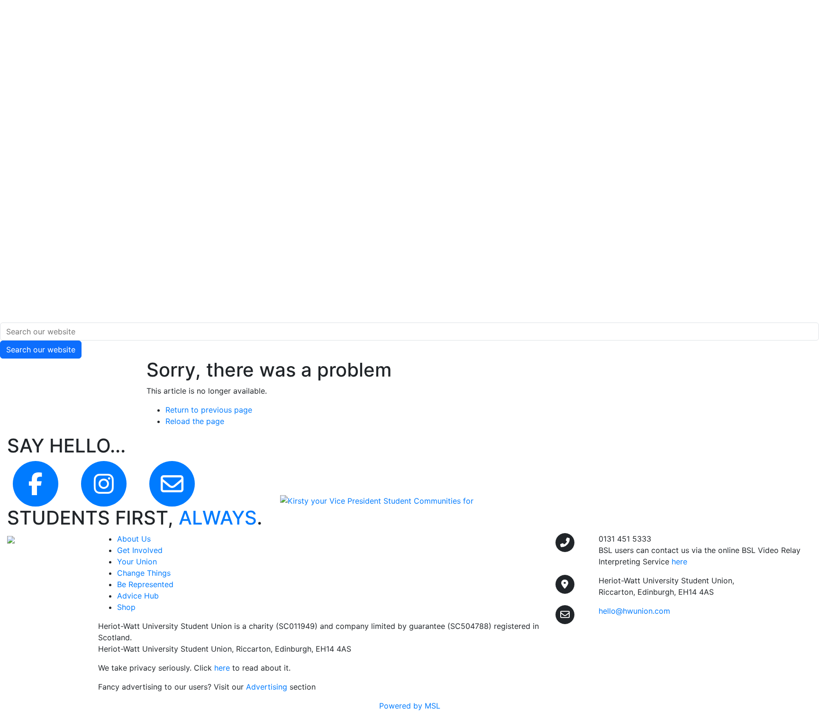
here (222, 668)
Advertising (266, 686)
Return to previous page (208, 410)
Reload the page (194, 421)
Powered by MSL (409, 705)
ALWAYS (218, 517)
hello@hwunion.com (634, 611)
